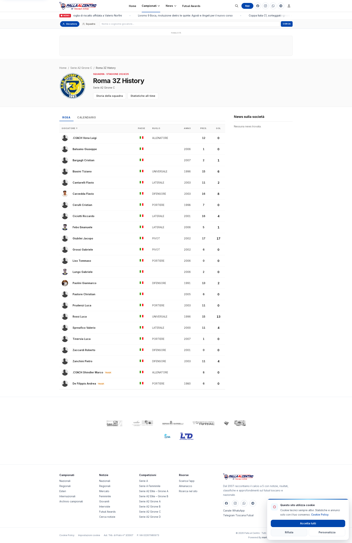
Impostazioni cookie (89, 535)
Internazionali (67, 496)
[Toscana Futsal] (204, 423)
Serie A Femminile (149, 486)
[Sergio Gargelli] (173, 423)
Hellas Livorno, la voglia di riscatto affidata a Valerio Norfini (84, 15)
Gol (218, 128)
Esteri (62, 491)
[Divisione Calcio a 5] (164, 436)
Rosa (66, 117)
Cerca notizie (107, 516)
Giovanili (104, 501)
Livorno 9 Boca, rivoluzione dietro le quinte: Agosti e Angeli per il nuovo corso (183, 15)
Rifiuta (289, 532)
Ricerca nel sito (188, 491)
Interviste (104, 506)
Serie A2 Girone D (150, 516)
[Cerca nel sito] (236, 6)
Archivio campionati (71, 501)
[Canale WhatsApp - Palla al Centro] (273, 6)
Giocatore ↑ (70, 128)
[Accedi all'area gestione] (289, 6)
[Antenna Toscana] (234, 423)
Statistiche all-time (143, 95)
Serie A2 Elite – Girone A (153, 491)
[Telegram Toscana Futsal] (281, 6)
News (169, 5)
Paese (141, 128)
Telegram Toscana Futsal (238, 515)
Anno (187, 128)
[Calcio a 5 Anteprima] (114, 423)
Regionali (65, 486)
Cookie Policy (66, 535)
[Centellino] (142, 423)
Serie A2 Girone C (81, 67)
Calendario (86, 117)
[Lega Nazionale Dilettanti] (186, 436)
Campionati (149, 5)
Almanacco (185, 486)
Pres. (203, 128)
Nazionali (64, 480)
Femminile (105, 496)
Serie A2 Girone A (150, 501)
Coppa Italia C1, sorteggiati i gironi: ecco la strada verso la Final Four (288, 15)
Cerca (287, 24)
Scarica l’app (187, 480)
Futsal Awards (191, 6)
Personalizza (327, 532)
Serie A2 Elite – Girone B (153, 496)
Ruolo (156, 128)
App (247, 5)
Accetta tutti (308, 523)
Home (132, 6)
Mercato (104, 491)
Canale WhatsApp (234, 510)
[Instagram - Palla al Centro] (265, 6)
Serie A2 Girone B (150, 506)
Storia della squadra (109, 95)
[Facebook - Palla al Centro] (257, 6)
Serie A (143, 480)
